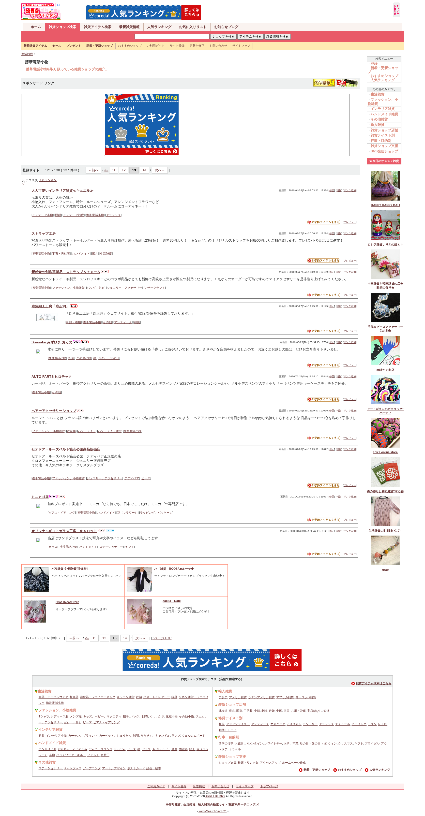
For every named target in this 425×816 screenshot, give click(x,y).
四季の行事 (226, 743)
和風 (137, 322)
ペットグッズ (72, 768)
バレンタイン (254, 743)
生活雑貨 (27, 54)
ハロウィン (329, 743)
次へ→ (160, 170)
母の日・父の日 (109, 358)
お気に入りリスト (193, 27)
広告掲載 (199, 786)
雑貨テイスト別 (383, 135)
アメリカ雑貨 (238, 697)
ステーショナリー (111, 547)
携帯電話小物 (95, 215)
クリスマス (345, 743)
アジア (223, 697)
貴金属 (71, 431)
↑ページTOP (161, 638)
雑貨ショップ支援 (384, 146)
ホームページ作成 (294, 762)
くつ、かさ (157, 716)
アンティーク (123, 322)
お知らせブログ (226, 27)
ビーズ (145, 478)
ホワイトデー (273, 743)
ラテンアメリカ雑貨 (261, 697)
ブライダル (372, 743)
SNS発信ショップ (384, 151)
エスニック (277, 724)
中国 (279, 711)
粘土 (192, 749)
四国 (286, 711)
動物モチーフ (227, 730)
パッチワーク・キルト (71, 755)
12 (124, 170)
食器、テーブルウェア (53, 697)
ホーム (36, 27)
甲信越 (248, 711)
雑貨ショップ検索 (62, 27)
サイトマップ (241, 45)
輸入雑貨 (377, 125)
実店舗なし (314, 711)
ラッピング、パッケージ (156, 512)
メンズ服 (76, 716)
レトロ (382, 724)
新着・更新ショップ (317, 770)
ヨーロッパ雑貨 (305, 697)
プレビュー (350, 222)
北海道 (223, 711)
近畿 (272, 711)
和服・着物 (73, 322)
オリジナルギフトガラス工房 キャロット (64, 531)
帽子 (126, 716)
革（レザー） (161, 749)
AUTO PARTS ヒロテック (51, 377)
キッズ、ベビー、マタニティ (102, 716)
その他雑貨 (379, 119)
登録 (374, 64)
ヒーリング (358, 724)
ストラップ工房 (43, 233)
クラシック (113, 215)
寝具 (174, 697)
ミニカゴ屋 (40, 497)
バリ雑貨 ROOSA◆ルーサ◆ (174, 568)
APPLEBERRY (215, 796)
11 (113, 170)
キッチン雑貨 (126, 697)
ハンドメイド (81, 253)
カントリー (310, 724)
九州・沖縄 (298, 711)
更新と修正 (197, 45)
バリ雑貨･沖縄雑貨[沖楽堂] (70, 568)
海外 (326, 711)
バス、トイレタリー (156, 697)
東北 (232, 711)
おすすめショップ (130, 45)
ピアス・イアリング (61, 512)
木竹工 (105, 755)
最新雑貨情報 (129, 27)
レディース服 (59, 716)
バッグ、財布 (96, 288)
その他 (107, 322)
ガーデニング (92, 768)
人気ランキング (159, 27)
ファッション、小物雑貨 (68, 288)
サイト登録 (177, 45)
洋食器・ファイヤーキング (97, 697)
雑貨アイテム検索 (97, 27)
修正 (331, 190)
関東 (239, 711)
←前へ (93, 170)
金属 (174, 749)
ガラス (52, 547)
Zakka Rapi (172, 601)
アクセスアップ (270, 762)
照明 (58, 215)
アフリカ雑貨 (285, 697)
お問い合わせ (218, 45)
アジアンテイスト (238, 724)
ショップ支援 (227, 762)
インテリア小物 (42, 215)
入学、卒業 (291, 743)
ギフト (129, 547)
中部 (257, 711)
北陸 (264, 711)
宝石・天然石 (61, 253)
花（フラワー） (127, 512)
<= (106, 170)
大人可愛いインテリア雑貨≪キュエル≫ (62, 190)
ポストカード (136, 768)
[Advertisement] (61, 124)
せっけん (120, 749)
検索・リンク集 (248, 762)
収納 (139, 697)
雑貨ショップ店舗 (384, 130)
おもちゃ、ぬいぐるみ (72, 749)
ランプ (175, 735)
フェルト (93, 755)
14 (144, 170)
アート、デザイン (114, 768)
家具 (95, 253)
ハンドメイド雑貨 (109, 431)
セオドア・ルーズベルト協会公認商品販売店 (65, 449)
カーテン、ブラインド (83, 735)
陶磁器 (183, 749)
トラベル (235, 749)
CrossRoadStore (67, 602)
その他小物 (83, 358)
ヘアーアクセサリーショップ (53, 411)
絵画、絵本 (153, 768)
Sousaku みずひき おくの (51, 342)
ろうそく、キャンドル (155, 735)
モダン (372, 724)
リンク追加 (350, 190)
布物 (52, 755)
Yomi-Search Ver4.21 (212, 811)
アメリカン (294, 724)
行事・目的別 (381, 141)
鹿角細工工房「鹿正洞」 (50, 306)
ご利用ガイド (156, 45)
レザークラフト (154, 288)
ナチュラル (342, 724)
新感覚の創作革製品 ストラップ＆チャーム (65, 272)
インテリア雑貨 (73, 215)
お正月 (239, 743)
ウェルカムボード (193, 735)
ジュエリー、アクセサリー (124, 288)
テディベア (131, 478)
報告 (338, 190)
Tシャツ (44, 716)
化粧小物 (172, 716)
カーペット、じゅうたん (115, 735)
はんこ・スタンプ (100, 749)
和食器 (74, 697)
